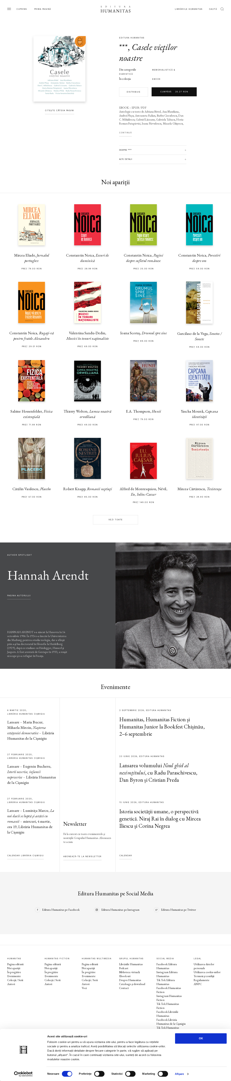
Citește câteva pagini (59, 110)
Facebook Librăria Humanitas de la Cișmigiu (171, 1022)
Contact (124, 988)
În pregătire (14, 972)
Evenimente (14, 976)
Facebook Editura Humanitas (166, 966)
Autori (11, 984)
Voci (84, 988)
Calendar (125, 855)
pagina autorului (19, 595)
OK (201, 1038)
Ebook (156, 79)
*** (123, 46)
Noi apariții (13, 968)
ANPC (198, 984)
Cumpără (174, 92)
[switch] (99, 1074)
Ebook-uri (124, 976)
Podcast (123, 968)
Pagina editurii (15, 964)
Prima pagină (42, 9)
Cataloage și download (132, 984)
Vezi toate (115, 519)
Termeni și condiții (204, 976)
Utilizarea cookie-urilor (207, 972)
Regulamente (201, 980)
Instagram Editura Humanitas (167, 974)
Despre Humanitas (130, 980)
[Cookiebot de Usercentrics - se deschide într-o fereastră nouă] (23, 1074)
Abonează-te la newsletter (82, 856)
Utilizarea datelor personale (204, 966)
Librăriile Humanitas (189, 9)
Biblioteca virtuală (129, 972)
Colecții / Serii (15, 980)
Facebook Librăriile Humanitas (167, 1014)
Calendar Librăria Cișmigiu (25, 855)
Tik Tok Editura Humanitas (165, 982)
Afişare (179, 1073)
